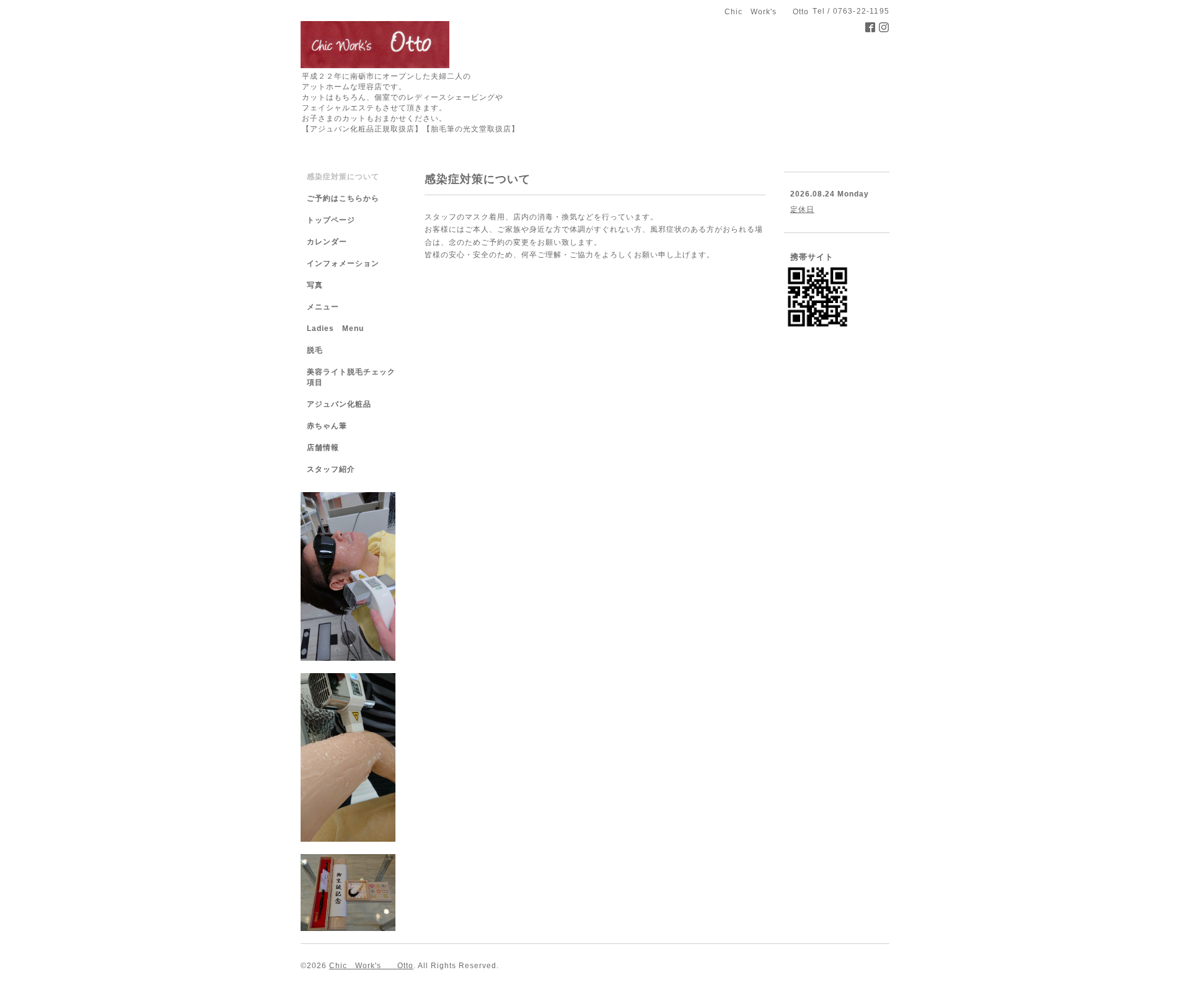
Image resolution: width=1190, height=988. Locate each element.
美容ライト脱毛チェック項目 (351, 377)
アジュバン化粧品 (339, 404)
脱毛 (315, 350)
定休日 (802, 209)
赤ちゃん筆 (327, 425)
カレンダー (327, 241)
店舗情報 (323, 447)
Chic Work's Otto (371, 965)
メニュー (323, 306)
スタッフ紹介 (331, 469)
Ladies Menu (335, 328)
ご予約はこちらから (343, 198)
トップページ (331, 220)
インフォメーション (343, 263)
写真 (315, 285)
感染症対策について (343, 176)
